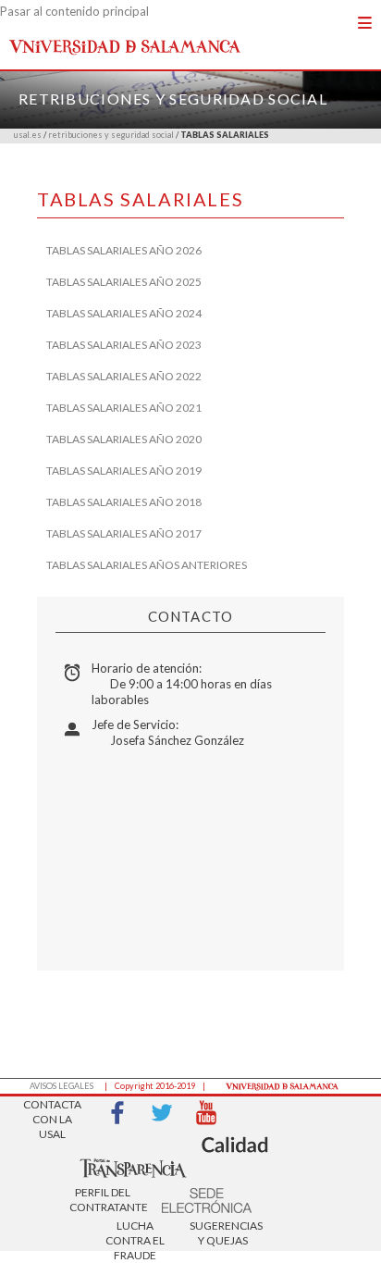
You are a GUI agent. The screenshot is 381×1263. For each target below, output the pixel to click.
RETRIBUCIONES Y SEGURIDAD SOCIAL (172, 98)
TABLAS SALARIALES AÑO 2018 (124, 502)
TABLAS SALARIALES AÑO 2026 (124, 250)
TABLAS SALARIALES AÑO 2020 (124, 439)
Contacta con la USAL (52, 1113)
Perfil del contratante (102, 1199)
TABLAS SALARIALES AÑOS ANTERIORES (146, 565)
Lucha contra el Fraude (135, 1235)
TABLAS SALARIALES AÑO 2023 (124, 345)
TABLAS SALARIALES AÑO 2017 (124, 533)
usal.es (28, 135)
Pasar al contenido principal (74, 11)
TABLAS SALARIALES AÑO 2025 (124, 282)
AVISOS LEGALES (61, 1086)
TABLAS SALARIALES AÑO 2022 (124, 376)
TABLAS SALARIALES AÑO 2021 (124, 408)
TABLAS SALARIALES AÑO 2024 (124, 313)
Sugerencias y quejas (223, 1233)
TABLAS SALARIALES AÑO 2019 (124, 470)
